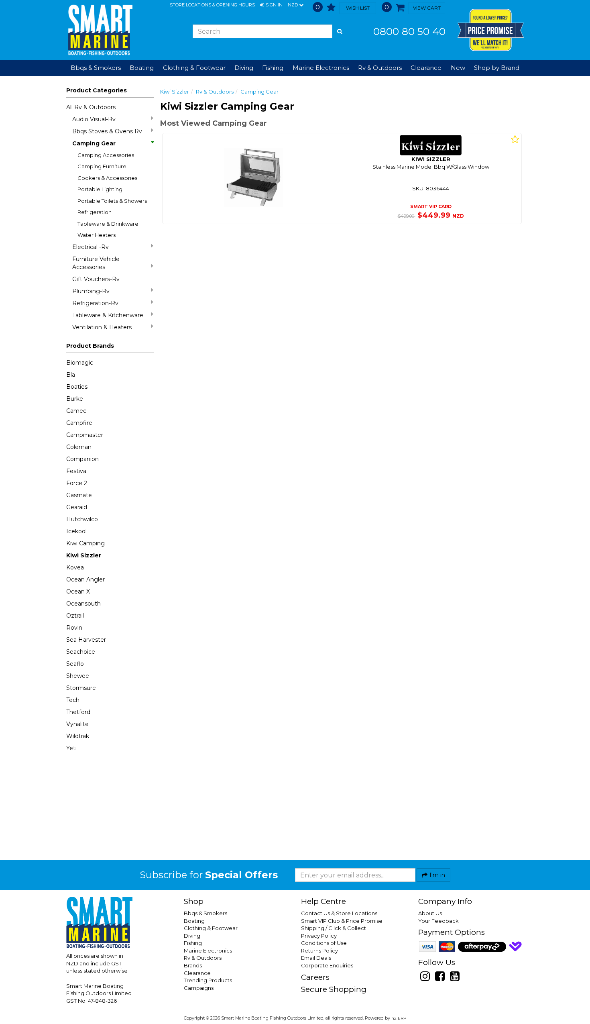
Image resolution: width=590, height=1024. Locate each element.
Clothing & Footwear (211, 928)
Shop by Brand (496, 67)
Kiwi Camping (85, 543)
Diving (192, 935)
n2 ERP (398, 1018)
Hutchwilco (82, 519)
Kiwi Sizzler (83, 555)
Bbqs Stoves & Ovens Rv (107, 131)
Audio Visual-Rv (94, 119)
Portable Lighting (99, 189)
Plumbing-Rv (91, 291)
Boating (194, 921)
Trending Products (208, 980)
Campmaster (84, 435)
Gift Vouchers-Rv (96, 279)
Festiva (76, 471)
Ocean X (78, 591)
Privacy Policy (319, 935)
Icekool (76, 531)
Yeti (71, 748)
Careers (315, 977)
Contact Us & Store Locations (339, 913)
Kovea (75, 567)
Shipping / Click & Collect (333, 928)
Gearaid (76, 507)
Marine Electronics (208, 950)
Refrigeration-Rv (95, 303)
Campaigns (199, 988)
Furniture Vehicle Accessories (96, 263)
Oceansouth (83, 603)
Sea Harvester (86, 639)
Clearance (426, 67)
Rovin (74, 627)
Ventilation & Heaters (102, 327)
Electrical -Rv (90, 247)
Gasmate (79, 495)
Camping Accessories (105, 155)
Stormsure (81, 688)
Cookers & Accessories (107, 178)
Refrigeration (94, 212)
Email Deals (316, 958)
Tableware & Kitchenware (107, 315)
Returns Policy (319, 950)
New (458, 67)
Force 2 (76, 483)
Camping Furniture (101, 166)
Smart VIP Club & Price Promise (341, 921)
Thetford (78, 712)
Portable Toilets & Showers (112, 201)
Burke (74, 398)
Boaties (76, 386)
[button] (271, 5)
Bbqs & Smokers (96, 67)
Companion (82, 459)
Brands (193, 965)
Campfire (79, 422)
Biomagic (79, 362)
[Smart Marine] (99, 30)
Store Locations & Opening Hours (212, 5)
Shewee (77, 675)
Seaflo (75, 663)
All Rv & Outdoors (91, 107)
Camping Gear (94, 143)
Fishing (193, 943)
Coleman (79, 447)
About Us (430, 913)
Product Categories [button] (96, 90)
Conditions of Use (324, 943)
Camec (76, 410)
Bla (70, 374)
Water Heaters (96, 235)
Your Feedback (438, 921)
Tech (72, 700)
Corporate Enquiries (327, 965)
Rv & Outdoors (215, 91)
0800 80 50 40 (409, 31)
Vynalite (77, 724)
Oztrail (75, 615)
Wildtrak (77, 736)
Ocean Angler (85, 579)
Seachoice (80, 651)
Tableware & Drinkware (107, 223)
